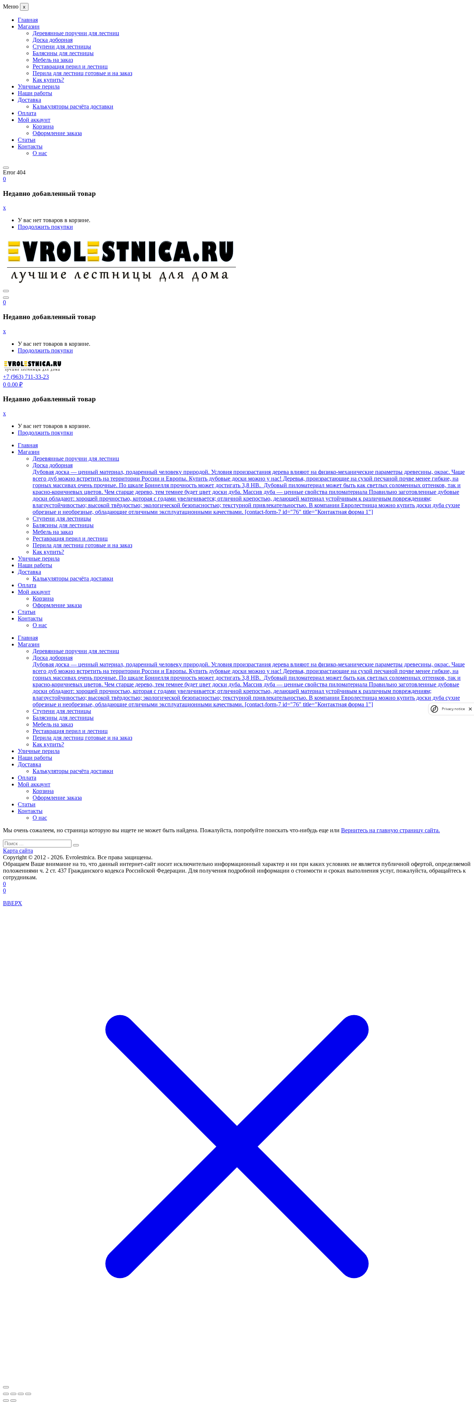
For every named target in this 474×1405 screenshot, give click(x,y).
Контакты (30, 146)
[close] (470, 709)
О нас (40, 153)
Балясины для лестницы (63, 53)
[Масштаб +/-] (6, 1394)
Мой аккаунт (34, 120)
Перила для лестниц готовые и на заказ (82, 73)
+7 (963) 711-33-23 (26, 377)
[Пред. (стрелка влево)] (6, 1400)
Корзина (43, 126)
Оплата (27, 113)
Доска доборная (53, 40)
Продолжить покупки (45, 227)
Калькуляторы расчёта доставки (73, 106)
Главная (28, 20)
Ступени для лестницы (62, 46)
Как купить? (48, 80)
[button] (4, 179)
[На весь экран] (13, 1394)
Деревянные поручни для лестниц (76, 33)
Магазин (29, 26)
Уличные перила (39, 86)
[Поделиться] (21, 1394)
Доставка (29, 100)
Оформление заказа (57, 133)
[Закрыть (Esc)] (28, 1394)
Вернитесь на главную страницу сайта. (390, 830)
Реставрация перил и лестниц (70, 66)
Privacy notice (453, 709)
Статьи (27, 140)
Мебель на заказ (53, 60)
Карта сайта (18, 850)
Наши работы (35, 93)
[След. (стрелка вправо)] (13, 1400)
